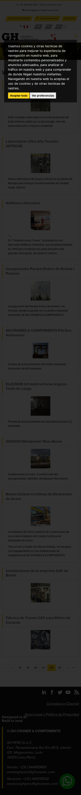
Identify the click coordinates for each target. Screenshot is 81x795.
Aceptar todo (19, 95)
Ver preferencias (43, 95)
